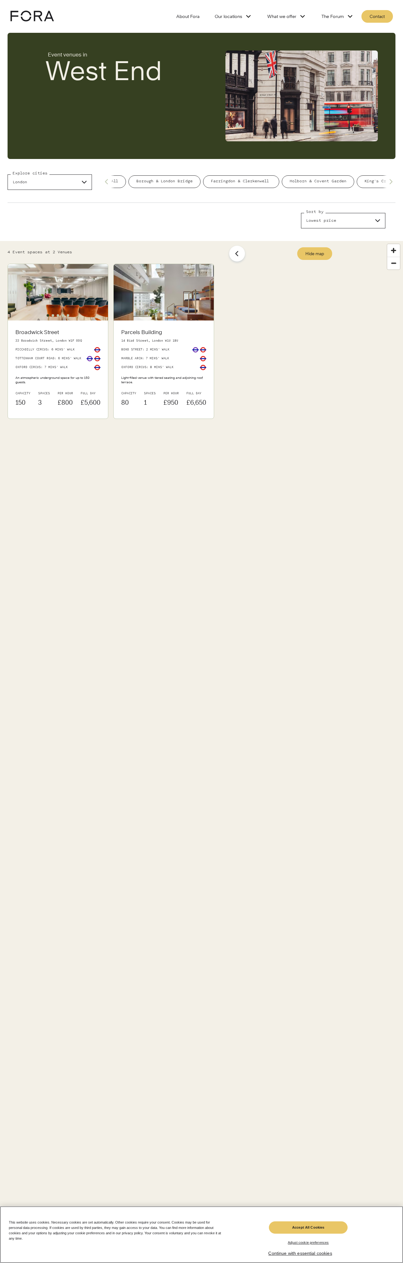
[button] (48, 315)
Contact (377, 16)
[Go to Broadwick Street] (58, 369)
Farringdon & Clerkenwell (241, 181)
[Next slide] (389, 182)
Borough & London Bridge (164, 181)
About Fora (188, 16)
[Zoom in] (393, 250)
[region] (201, 1234)
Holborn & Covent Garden (318, 181)
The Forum (332, 16)
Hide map (314, 253)
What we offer (281, 16)
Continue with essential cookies (300, 1253)
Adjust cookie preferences (308, 1242)
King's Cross (379, 181)
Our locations (228, 16)
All (114, 181)
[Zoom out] (393, 263)
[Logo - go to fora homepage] (32, 16)
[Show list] (237, 253)
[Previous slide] (108, 182)
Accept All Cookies (308, 1227)
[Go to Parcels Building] (164, 369)
